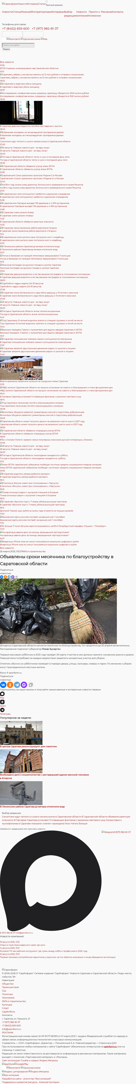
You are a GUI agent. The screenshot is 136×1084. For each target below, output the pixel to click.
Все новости (7, 62)
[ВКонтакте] (1, 576)
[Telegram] (4, 39)
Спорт (5, 1008)
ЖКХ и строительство (34, 551)
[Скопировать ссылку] (16, 576)
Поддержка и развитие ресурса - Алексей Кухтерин (31, 1082)
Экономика (8, 997)
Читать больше (79, 823)
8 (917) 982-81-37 (122, 832)
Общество (8, 984)
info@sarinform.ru (24, 933)
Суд (4, 990)
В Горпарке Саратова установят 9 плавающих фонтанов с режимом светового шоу (59, 820)
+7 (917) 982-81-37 (45, 28)
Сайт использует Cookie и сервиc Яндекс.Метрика (30, 1060)
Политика (7, 994)
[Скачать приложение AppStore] (12, 34)
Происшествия (10, 987)
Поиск (6, 49)
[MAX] (12, 576)
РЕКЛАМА (7, 1032)
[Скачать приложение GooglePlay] (33, 34)
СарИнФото (8, 1011)
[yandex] (15, 1071)
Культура (7, 1004)
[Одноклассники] (31, 39)
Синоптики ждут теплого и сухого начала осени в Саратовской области (41, 816)
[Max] (44, 39)
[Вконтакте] (14, 39)
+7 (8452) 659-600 (15, 28)
